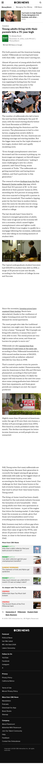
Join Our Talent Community (12, 731)
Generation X (11, 612)
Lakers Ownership (8, 648)
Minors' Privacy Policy (10, 691)
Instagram (5, 664)
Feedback (5, 738)
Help (4, 734)
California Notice (8, 681)
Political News (7, 638)
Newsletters (6, 701)
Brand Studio (6, 711)
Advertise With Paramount (11, 727)
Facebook (5, 661)
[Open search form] (40, 2)
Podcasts (5, 704)
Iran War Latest (7, 641)
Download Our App (9, 708)
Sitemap (5, 714)
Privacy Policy (7, 677)
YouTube (5, 658)
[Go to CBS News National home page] (21, 2)
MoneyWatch (6, 7)
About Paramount (8, 724)
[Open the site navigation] (8, 2)
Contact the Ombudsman (11, 741)
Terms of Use (6, 688)
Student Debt (32, 612)
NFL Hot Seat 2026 (9, 644)
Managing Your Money (24, 7)
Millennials (22, 612)
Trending (5, 26)
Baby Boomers (11, 615)
